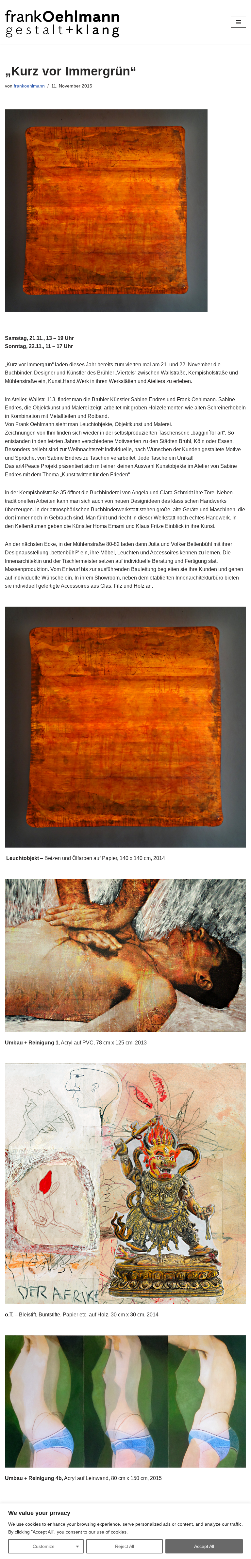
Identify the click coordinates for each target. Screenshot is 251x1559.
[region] (125, 1531)
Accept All (204, 1546)
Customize (44, 1546)
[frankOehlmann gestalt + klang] (62, 22)
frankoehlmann (29, 85)
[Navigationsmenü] (238, 22)
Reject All (124, 1546)
